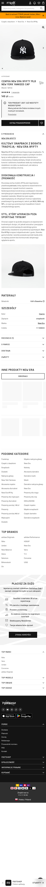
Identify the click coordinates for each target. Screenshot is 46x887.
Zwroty (5, 357)
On (2, 566)
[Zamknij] (43, 15)
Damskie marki (30, 476)
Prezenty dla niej (30, 497)
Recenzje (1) (7, 338)
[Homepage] (23, 703)
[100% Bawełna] (44, 301)
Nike (3, 541)
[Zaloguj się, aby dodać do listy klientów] (42, 123)
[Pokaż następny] (43, 48)
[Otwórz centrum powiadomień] (34, 3)
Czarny (42, 314)
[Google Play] (24, 715)
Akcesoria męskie (8, 484)
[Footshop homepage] (12, 3)
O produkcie (7, 134)
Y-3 (25, 554)
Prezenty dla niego (31, 492)
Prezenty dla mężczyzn (10, 497)
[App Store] (8, 715)
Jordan (4, 545)
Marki (26, 480)
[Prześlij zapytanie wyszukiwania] (41, 8)
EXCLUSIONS (29, 501)
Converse (27, 558)
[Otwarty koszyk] (43, 3)
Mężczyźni (5, 517)
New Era (41, 323)
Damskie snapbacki (32, 517)
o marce (5, 344)
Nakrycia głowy (7, 476)
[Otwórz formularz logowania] (30, 3)
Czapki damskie (30, 513)
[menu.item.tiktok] (16, 710)
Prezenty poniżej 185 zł (10, 505)
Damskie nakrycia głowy (33, 484)
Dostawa (5, 351)
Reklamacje (5, 740)
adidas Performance (32, 537)
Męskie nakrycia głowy (33, 459)
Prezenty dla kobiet (8, 501)
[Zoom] (43, 27)
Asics (3, 554)
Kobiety (27, 467)
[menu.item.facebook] (3, 710)
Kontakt (4, 751)
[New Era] (42, 83)
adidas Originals (7, 537)
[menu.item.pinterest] (20, 710)
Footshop (5, 459)
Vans (26, 550)
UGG (26, 562)
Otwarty (37, 883)
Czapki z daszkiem (8, 463)
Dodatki (4, 471)
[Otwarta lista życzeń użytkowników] (39, 3)
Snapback (5, 467)
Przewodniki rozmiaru (9, 744)
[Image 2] (5, 68)
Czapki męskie (29, 505)
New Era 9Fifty (8, 138)
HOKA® (27, 541)
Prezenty (4, 509)
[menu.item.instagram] (12, 710)
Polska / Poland (25, 799)
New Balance (6, 550)
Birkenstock (6, 562)
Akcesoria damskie (31, 471)
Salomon (4, 558)
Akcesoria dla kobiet (9, 488)
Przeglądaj (12, 114)
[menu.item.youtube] (7, 710)
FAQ (2, 748)
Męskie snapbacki (31, 509)
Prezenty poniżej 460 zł (10, 513)
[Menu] (2, 3)
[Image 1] (2, 68)
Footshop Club (35, 588)
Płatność (4, 733)
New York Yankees (8, 480)
